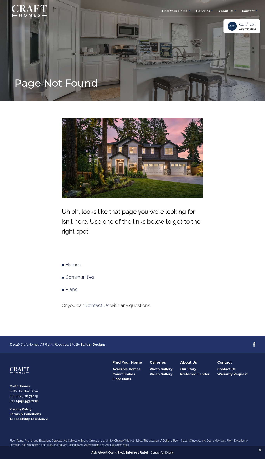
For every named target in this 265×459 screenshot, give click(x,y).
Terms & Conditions (25, 414)
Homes (73, 264)
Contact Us (97, 305)
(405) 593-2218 (27, 401)
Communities (80, 277)
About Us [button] (226, 10)
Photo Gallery (161, 369)
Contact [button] (248, 10)
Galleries (158, 363)
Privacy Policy (20, 409)
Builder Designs (93, 344)
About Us (188, 363)
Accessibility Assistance (29, 419)
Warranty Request (232, 374)
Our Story (188, 369)
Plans (71, 289)
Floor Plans (122, 379)
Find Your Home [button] (175, 10)
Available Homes (126, 369)
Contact (224, 363)
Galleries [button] (203, 10)
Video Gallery (161, 374)
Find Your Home (127, 363)
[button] (241, 26)
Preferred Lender (195, 374)
